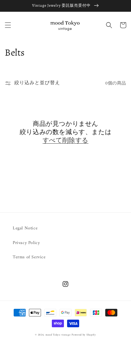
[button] (8, 25)
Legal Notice (25, 228)
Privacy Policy (26, 243)
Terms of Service (29, 257)
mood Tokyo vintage (58, 335)
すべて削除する (65, 140)
